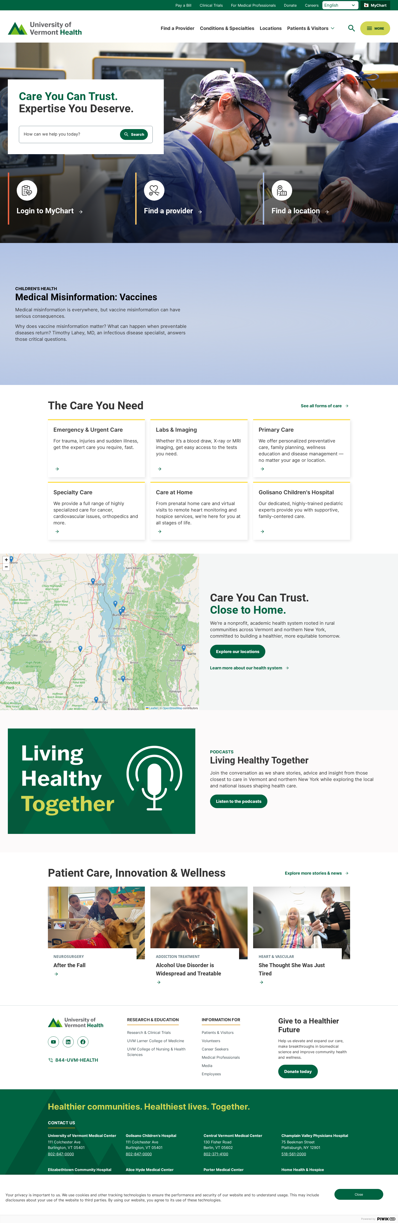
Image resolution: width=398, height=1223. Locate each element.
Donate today (298, 1071)
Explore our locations (237, 651)
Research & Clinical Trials (149, 1032)
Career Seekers (215, 1049)
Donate (290, 5)
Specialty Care (72, 492)
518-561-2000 (293, 1154)
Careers (312, 5)
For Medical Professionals (253, 5)
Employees (211, 1074)
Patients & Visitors (307, 28)
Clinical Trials (211, 5)
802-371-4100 (216, 1154)
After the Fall (69, 965)
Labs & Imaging (176, 429)
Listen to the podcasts (238, 801)
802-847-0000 (61, 1154)
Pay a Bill (183, 5)
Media (207, 1065)
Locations (271, 28)
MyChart (378, 5)
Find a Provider (177, 28)
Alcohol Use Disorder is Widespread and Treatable (188, 969)
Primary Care (276, 429)
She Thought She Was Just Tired (292, 969)
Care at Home (174, 492)
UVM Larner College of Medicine (155, 1040)
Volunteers (211, 1040)
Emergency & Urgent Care (88, 429)
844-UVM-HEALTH (76, 1060)
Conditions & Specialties (227, 28)
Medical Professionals (221, 1057)
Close (359, 1194)
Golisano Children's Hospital (296, 492)
